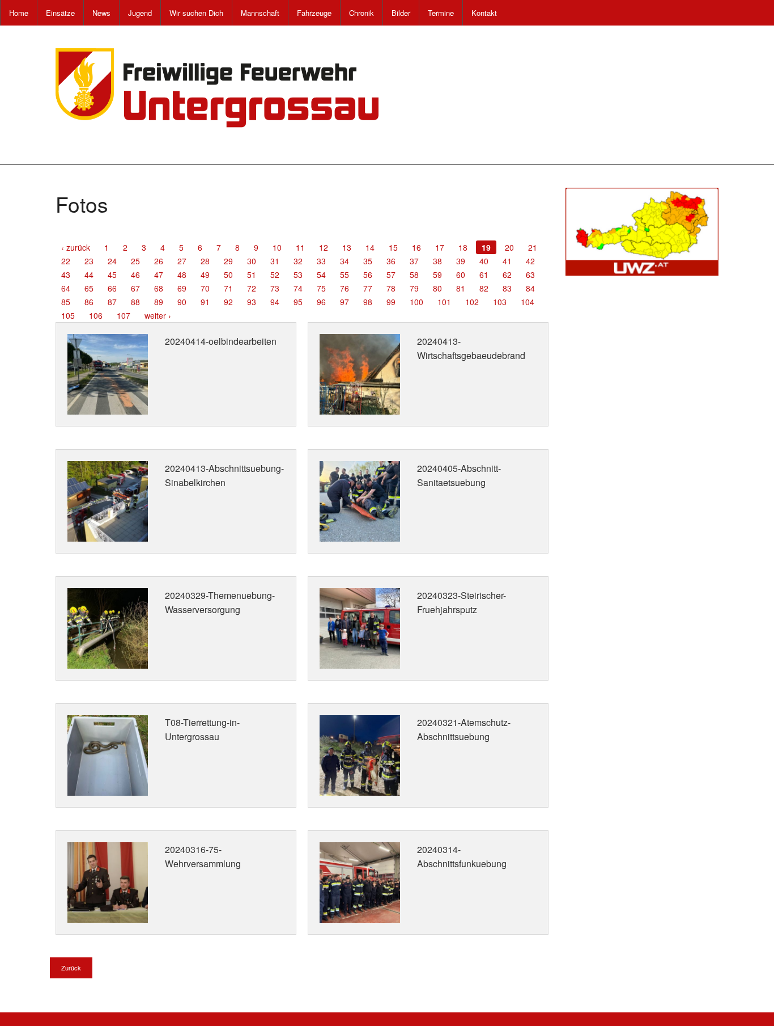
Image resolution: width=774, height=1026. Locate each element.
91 (205, 301)
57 (390, 274)
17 (439, 247)
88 (135, 301)
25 (135, 261)
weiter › (157, 315)
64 (65, 288)
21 (532, 247)
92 (228, 301)
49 (205, 274)
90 (181, 301)
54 (321, 274)
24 (112, 261)
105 (68, 315)
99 (390, 301)
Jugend (140, 12)
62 (507, 274)
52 (274, 274)
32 (298, 261)
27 (181, 261)
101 (444, 301)
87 (112, 301)
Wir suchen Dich (196, 12)
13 (346, 247)
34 (344, 261)
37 (414, 261)
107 (123, 315)
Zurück (71, 967)
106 (96, 315)
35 (367, 261)
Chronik (361, 12)
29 (228, 261)
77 (367, 288)
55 (344, 274)
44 (88, 274)
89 (158, 301)
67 (135, 288)
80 (437, 288)
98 (367, 301)
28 (205, 261)
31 (274, 261)
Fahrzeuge (314, 12)
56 (367, 274)
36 (390, 261)
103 (500, 301)
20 (509, 247)
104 (527, 301)
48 (181, 274)
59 (437, 274)
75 (321, 288)
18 (462, 247)
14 (370, 247)
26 (158, 261)
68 (158, 288)
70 (205, 288)
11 (300, 247)
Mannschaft (260, 12)
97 (344, 301)
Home (18, 12)
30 (251, 261)
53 (298, 274)
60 (460, 274)
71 (228, 288)
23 (88, 261)
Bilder (401, 12)
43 (65, 274)
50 (228, 274)
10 (277, 247)
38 (437, 261)
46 (135, 274)
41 (507, 261)
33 (321, 261)
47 (158, 274)
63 (530, 274)
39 (460, 261)
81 (460, 288)
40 (483, 261)
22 (65, 261)
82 (483, 288)
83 (507, 288)
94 (274, 301)
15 (393, 247)
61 (483, 274)
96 (321, 301)
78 (390, 288)
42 (530, 261)
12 (323, 247)
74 (298, 288)
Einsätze (60, 12)
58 (414, 274)
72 (251, 288)
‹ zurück (75, 247)
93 (251, 301)
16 (416, 247)
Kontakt (484, 12)
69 (181, 288)
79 (414, 288)
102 (472, 301)
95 (298, 301)
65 (88, 288)
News (101, 12)
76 (344, 288)
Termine (441, 12)
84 (530, 288)
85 (65, 301)
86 (88, 301)
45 (112, 274)
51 (251, 274)
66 (112, 288)
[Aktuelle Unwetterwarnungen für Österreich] (641, 230)
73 (274, 288)
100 (416, 301)
